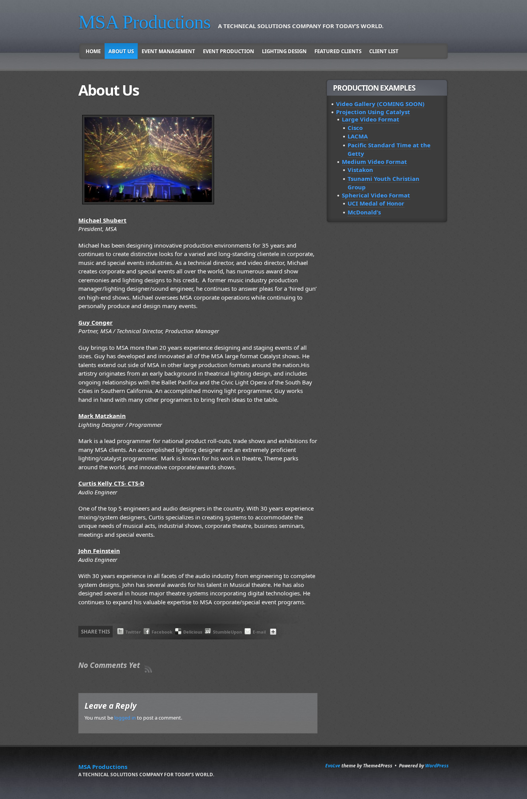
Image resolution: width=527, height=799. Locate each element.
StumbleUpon (227, 632)
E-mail (259, 632)
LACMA (358, 136)
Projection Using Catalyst (373, 112)
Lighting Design (284, 51)
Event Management (168, 51)
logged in (125, 717)
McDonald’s (364, 212)
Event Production (228, 51)
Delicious (192, 632)
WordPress (437, 765)
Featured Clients (337, 51)
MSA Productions (144, 22)
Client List (384, 51)
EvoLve (332, 765)
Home (93, 51)
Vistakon (360, 170)
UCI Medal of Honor (376, 203)
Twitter (133, 632)
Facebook (162, 632)
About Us (121, 51)
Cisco (355, 127)
